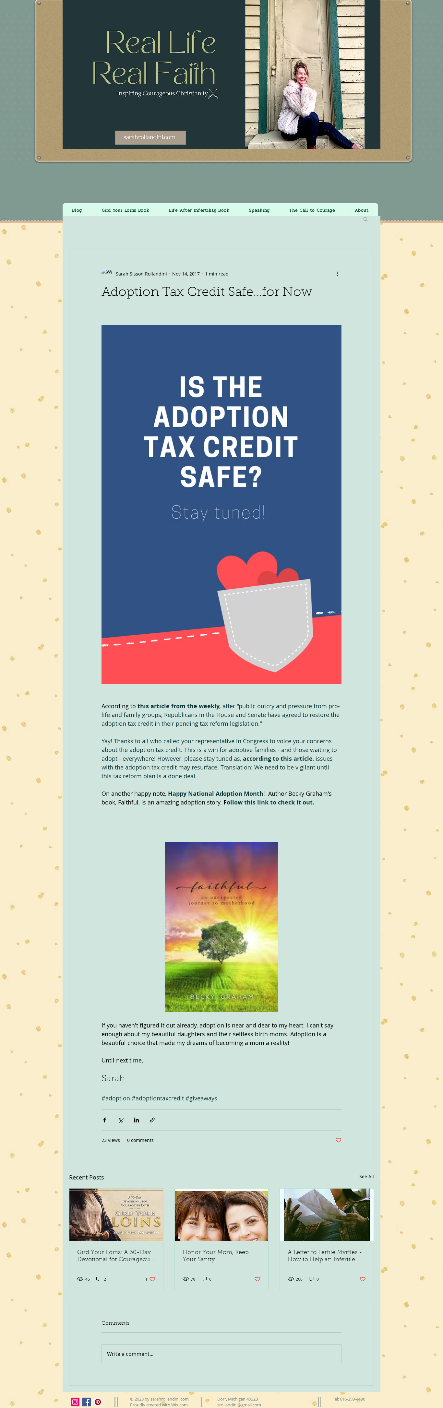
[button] (343, 643)
